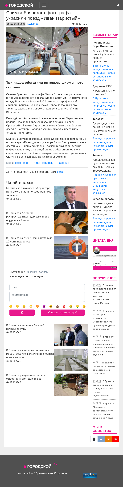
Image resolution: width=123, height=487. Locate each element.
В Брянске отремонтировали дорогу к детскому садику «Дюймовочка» (103, 388)
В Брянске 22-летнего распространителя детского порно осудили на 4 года (103, 410)
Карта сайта (25, 473)
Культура (33, 23)
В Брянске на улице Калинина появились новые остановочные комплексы (104, 72)
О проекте (60, 473)
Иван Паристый (43, 162)
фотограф (21, 162)
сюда (60, 171)
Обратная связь (43, 473)
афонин (64, 162)
